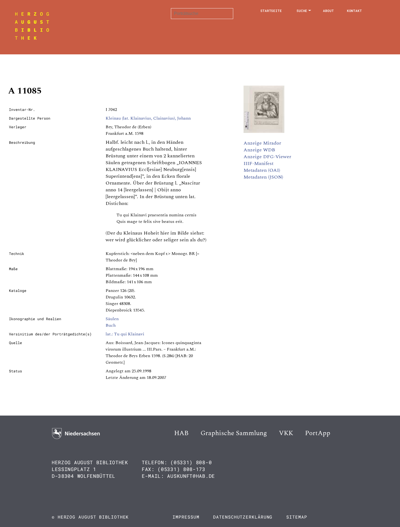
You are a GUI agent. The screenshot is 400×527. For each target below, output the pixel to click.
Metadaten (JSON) (263, 177)
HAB (181, 433)
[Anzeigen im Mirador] (264, 131)
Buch (111, 325)
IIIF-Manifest (258, 163)
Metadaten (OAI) (262, 170)
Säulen (112, 319)
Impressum (186, 517)
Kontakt (354, 10)
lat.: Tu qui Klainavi (125, 334)
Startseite (271, 10)
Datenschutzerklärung (242, 517)
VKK (286, 433)
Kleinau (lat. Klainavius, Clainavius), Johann (148, 118)
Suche (302, 10)
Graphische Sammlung (234, 433)
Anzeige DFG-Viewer (267, 156)
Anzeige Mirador (262, 143)
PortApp (317, 433)
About (328, 10)
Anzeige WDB (259, 150)
